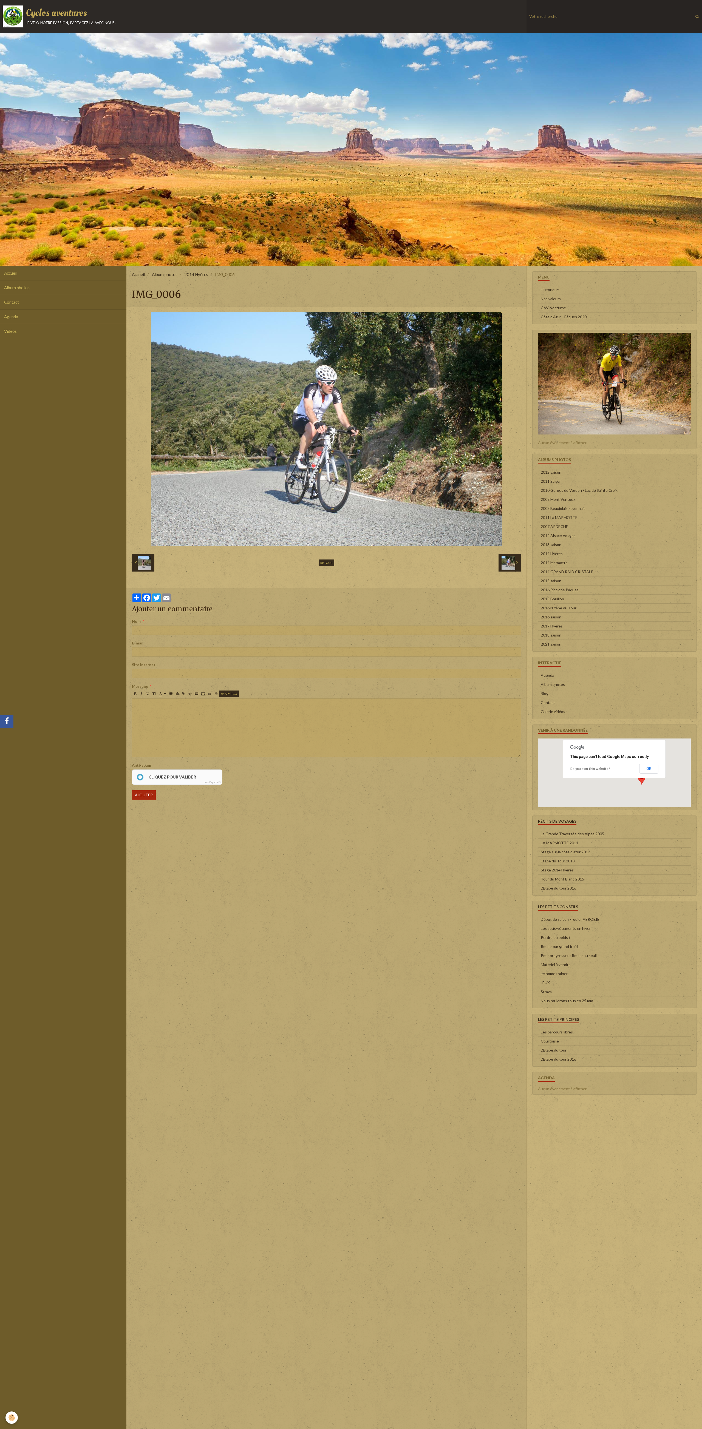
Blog (544, 693)
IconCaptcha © (212, 782)
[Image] (196, 694)
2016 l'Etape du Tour (558, 608)
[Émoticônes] (216, 694)
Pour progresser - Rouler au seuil (569, 955)
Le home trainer (554, 973)
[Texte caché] (190, 694)
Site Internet (143, 664)
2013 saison (551, 544)
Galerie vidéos (553, 711)
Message (140, 686)
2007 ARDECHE (554, 526)
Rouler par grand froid (559, 946)
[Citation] (171, 694)
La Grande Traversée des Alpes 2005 (572, 833)
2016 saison (551, 617)
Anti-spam (141, 765)
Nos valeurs (551, 298)
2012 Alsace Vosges (558, 535)
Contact (11, 302)
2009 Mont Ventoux (558, 499)
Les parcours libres (557, 1032)
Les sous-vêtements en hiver (566, 928)
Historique (550, 289)
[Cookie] (11, 1417)
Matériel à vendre (556, 964)
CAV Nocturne (553, 307)
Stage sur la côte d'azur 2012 (565, 852)
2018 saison (551, 635)
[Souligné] (148, 694)
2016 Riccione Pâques (560, 589)
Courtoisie (550, 1041)
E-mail (137, 643)
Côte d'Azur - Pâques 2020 (564, 316)
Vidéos (10, 331)
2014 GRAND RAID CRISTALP (567, 571)
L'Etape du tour (554, 1050)
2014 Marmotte (554, 562)
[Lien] (183, 694)
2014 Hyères (196, 274)
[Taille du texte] (154, 694)
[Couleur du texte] (162, 694)
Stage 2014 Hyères (557, 870)
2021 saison (551, 644)
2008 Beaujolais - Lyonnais (563, 508)
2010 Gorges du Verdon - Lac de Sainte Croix (579, 490)
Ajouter (144, 794)
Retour (326, 563)
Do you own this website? (590, 769)
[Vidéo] (203, 694)
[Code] (209, 694)
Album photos (17, 287)
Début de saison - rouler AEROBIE (570, 919)
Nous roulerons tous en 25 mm (567, 1000)
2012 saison (551, 472)
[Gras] (135, 694)
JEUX (545, 982)
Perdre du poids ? (555, 937)
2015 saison (551, 580)
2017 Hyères (552, 626)
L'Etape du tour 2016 (558, 888)
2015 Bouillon (552, 598)
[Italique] (141, 694)
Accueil (10, 273)
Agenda (11, 316)
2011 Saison (551, 481)
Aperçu (230, 694)
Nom (136, 621)
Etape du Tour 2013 (558, 861)
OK (649, 768)
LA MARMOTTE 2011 (559, 842)
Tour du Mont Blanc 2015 (562, 879)
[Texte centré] (177, 694)
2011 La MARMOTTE (559, 517)
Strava (546, 991)
